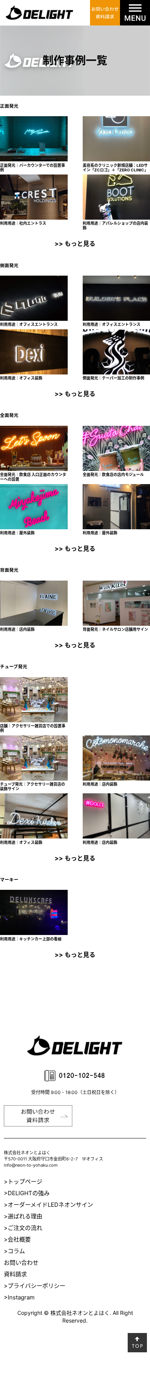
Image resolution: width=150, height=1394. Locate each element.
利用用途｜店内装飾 (17, 629)
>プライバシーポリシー (34, 1285)
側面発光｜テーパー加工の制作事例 (113, 378)
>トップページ (23, 1181)
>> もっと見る (75, 243)
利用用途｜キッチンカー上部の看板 (31, 939)
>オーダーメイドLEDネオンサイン (48, 1204)
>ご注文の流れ (23, 1227)
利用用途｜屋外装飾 (17, 532)
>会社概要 (17, 1239)
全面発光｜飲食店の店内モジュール (113, 474)
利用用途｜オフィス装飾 (21, 378)
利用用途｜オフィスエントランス (29, 324)
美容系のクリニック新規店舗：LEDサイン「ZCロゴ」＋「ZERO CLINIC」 (115, 167)
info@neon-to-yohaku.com (31, 1165)
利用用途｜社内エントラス (23, 223)
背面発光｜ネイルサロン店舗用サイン (115, 629)
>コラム (14, 1251)
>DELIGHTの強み (27, 1193)
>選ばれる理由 (23, 1216)
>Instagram (19, 1297)
